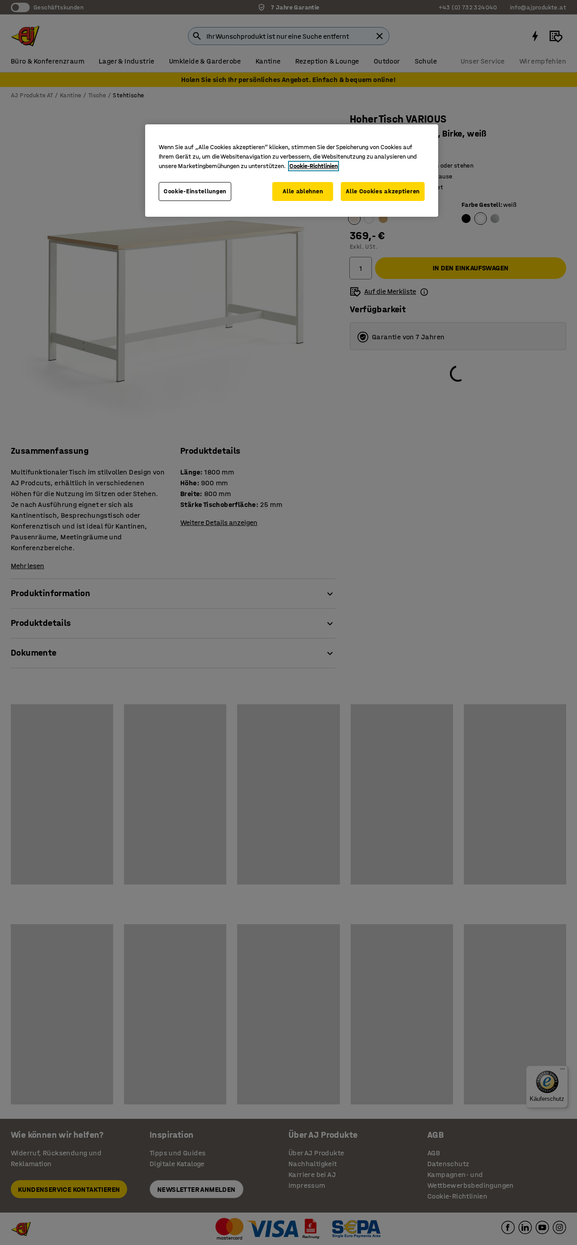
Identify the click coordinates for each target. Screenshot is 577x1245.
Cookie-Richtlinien (313, 166)
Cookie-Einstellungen (195, 191)
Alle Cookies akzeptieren (383, 191)
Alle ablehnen (303, 191)
